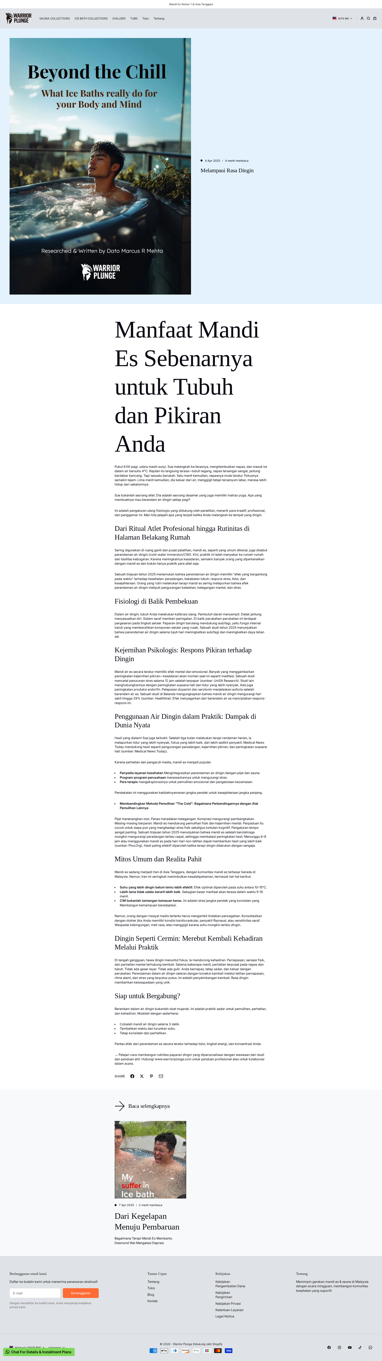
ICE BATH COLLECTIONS (91, 18)
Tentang (159, 18)
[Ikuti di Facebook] (329, 1347)
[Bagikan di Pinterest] (151, 1076)
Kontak (152, 1301)
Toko (145, 18)
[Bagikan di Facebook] (132, 1076)
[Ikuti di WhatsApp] (370, 1347)
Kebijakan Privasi (228, 1304)
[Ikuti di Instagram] (339, 1347)
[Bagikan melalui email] (161, 1076)
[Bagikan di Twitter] (141, 1076)
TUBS (134, 18)
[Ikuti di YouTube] (350, 1347)
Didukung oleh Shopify (207, 1344)
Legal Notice (224, 1316)
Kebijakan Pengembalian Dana (230, 1284)
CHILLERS (119, 18)
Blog (150, 1295)
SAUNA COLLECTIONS (54, 18)
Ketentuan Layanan (229, 1310)
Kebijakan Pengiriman (223, 1295)
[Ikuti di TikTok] (360, 1347)
